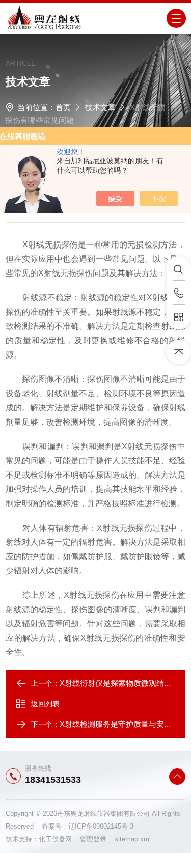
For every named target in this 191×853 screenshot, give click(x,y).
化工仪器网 (59, 839)
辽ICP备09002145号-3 (100, 826)
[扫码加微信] (179, 317)
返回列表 (45, 704)
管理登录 (93, 839)
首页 (63, 107)
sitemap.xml (133, 839)
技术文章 (100, 107)
